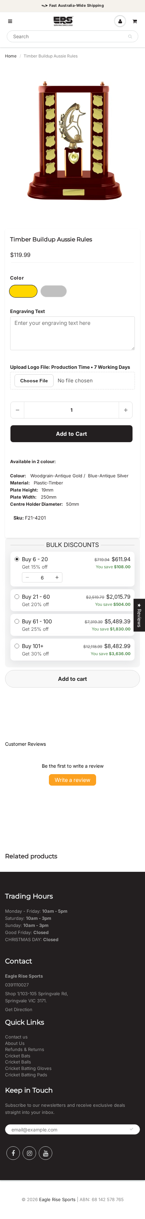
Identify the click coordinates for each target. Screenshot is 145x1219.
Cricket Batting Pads (26, 1074)
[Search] (130, 36)
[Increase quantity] (57, 577)
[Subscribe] (131, 1129)
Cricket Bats (17, 1055)
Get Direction (18, 1009)
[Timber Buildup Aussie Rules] (72, 141)
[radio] (72, 569)
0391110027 (17, 984)
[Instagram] (29, 1153)
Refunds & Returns (24, 1049)
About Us (15, 1043)
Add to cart (72, 678)
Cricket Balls (18, 1062)
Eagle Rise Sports (57, 1199)
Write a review (72, 779)
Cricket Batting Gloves (28, 1068)
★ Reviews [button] (139, 615)
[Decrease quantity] (27, 577)
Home (11, 55)
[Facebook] (13, 1153)
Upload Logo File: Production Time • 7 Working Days (70, 367)
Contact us (16, 1036)
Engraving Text (27, 311)
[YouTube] (45, 1153)
